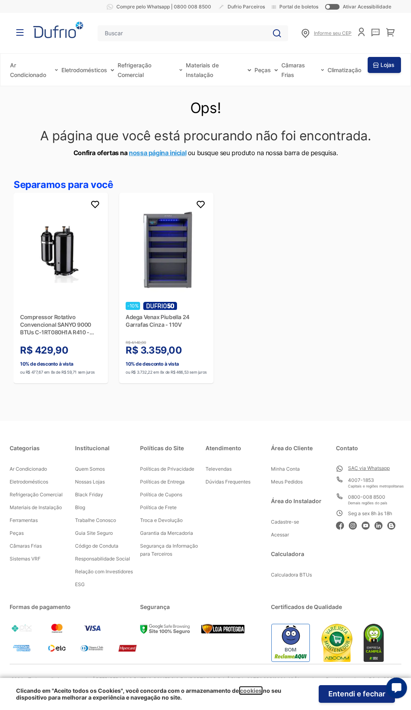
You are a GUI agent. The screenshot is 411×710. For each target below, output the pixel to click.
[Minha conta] (361, 32)
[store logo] (58, 30)
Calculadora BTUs (291, 575)
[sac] (375, 32)
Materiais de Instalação (36, 507)
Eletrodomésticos (84, 70)
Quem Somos (90, 469)
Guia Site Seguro (94, 533)
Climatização (344, 70)
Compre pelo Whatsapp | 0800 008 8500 (163, 7)
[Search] (277, 33)
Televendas (219, 469)
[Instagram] (355, 525)
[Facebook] (342, 525)
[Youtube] (368, 525)
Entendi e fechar (356, 694)
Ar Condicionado (28, 469)
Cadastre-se (285, 522)
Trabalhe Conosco (95, 520)
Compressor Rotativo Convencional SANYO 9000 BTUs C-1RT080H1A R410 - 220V (55, 325)
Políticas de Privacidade (167, 469)
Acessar (280, 535)
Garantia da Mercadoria (166, 533)
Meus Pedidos (287, 482)
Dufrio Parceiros (246, 7)
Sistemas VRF (25, 559)
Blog (80, 507)
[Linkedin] (380, 525)
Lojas (387, 64)
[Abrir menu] (20, 32)
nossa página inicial (157, 153)
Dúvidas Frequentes (228, 482)
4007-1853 (361, 480)
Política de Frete (158, 507)
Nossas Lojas (90, 482)
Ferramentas (24, 520)
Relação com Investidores (104, 571)
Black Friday (89, 495)
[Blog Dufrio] (393, 525)
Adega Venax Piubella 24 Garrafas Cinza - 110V (157, 321)
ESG (80, 584)
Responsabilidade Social (102, 559)
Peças (262, 70)
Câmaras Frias (26, 546)
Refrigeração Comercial (36, 495)
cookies (251, 690)
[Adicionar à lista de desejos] (95, 205)
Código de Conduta (96, 546)
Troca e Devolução (161, 520)
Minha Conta (285, 469)
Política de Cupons (161, 495)
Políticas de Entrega (162, 482)
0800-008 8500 (366, 497)
